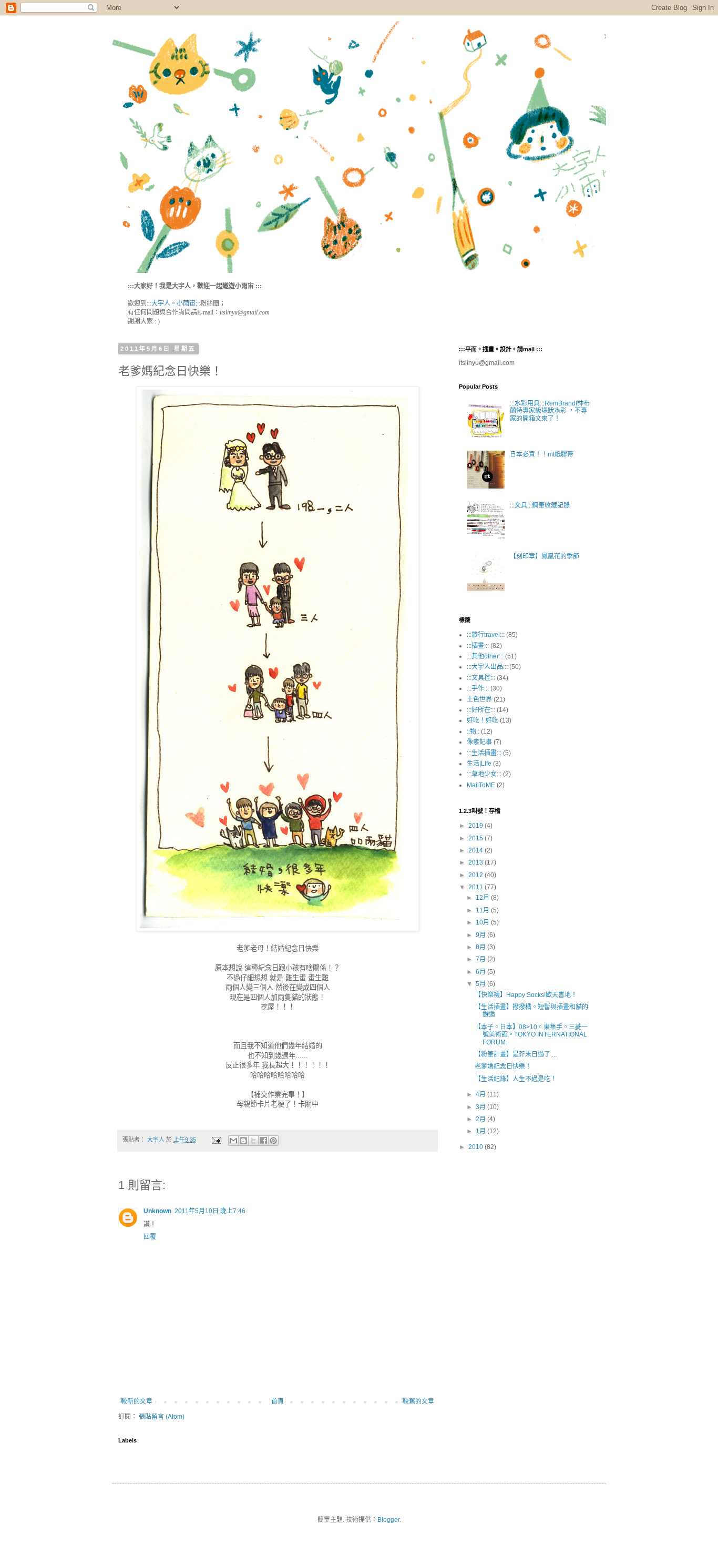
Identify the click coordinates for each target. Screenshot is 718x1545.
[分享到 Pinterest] (273, 1140)
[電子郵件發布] (216, 1139)
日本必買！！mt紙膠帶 (541, 454)
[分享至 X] (253, 1140)
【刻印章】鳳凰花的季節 (544, 556)
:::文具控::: (481, 678)
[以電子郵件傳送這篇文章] (233, 1140)
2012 (476, 875)
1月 (481, 1131)
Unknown (157, 1211)
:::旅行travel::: (486, 634)
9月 (481, 935)
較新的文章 (136, 1401)
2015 (476, 838)
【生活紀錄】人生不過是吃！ (516, 1079)
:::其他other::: (485, 656)
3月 (481, 1107)
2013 (476, 862)
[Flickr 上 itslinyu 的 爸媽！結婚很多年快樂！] (277, 929)
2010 (476, 1147)
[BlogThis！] (243, 1140)
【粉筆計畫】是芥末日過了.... (516, 1054)
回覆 (149, 1237)
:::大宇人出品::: (487, 666)
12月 (483, 897)
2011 (476, 887)
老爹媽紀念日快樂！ (503, 1066)
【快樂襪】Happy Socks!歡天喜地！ (526, 995)
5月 (481, 984)
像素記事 (479, 742)
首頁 (277, 1401)
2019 (476, 825)
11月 (483, 910)
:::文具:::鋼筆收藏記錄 (540, 505)
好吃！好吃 (482, 720)
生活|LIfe (479, 763)
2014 (476, 850)
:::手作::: (478, 688)
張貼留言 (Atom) (161, 1416)
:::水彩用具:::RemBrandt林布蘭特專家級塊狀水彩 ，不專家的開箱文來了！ (550, 411)
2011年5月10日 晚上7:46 (210, 1211)
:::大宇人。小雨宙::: (173, 303)
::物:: (473, 731)
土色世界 (479, 699)
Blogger (388, 1519)
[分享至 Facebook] (263, 1140)
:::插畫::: (478, 645)
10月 (483, 922)
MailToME (481, 785)
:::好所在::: (481, 710)
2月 (481, 1119)
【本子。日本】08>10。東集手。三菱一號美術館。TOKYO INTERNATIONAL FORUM (531, 1034)
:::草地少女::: (484, 774)
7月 (481, 959)
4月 (481, 1094)
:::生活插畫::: (484, 753)
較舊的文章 (418, 1401)
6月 (481, 971)
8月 (481, 947)
